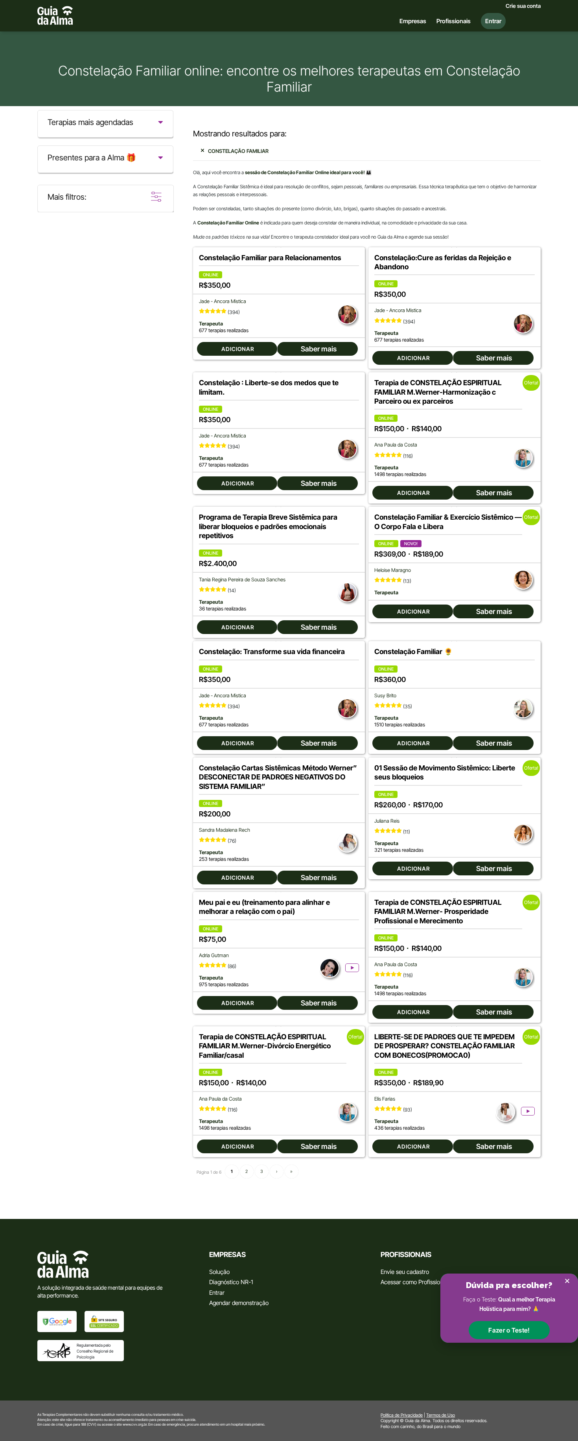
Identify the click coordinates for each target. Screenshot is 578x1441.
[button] (509, 1330)
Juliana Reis (386, 821)
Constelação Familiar (238, 151)
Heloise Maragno (392, 570)
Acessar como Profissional (414, 1282)
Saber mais (319, 349)
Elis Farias (384, 1099)
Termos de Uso (440, 1415)
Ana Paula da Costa (395, 445)
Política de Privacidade (402, 1415)
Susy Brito (385, 695)
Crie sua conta (523, 6)
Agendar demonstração (239, 1303)
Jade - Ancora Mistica (222, 301)
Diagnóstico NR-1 (231, 1282)
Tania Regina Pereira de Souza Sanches (242, 580)
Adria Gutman (214, 955)
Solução (219, 1272)
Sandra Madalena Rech (224, 830)
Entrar (217, 1292)
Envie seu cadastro (405, 1272)
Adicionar (237, 349)
